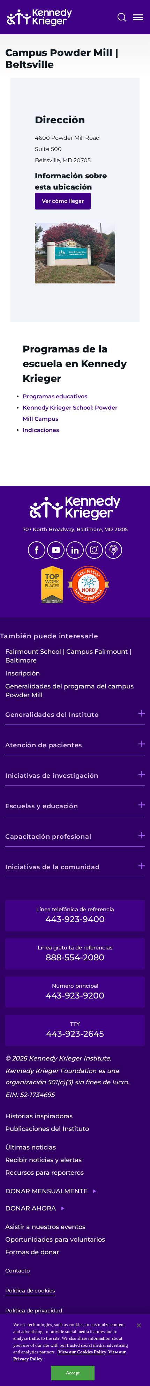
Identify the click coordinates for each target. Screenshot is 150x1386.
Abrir (138, 18)
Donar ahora (30, 1208)
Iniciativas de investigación (51, 776)
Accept (73, 1372)
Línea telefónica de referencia (75, 915)
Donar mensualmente (46, 1191)
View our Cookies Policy (82, 1351)
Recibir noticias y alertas (43, 1160)
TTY (75, 1030)
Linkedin (75, 550)
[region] (75, 1350)
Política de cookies (30, 1290)
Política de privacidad (33, 1310)
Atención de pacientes (43, 745)
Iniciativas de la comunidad (52, 867)
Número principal (75, 991)
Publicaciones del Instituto (47, 1129)
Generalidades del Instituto (52, 715)
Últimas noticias (30, 1147)
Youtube (56, 550)
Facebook (36, 550)
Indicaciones (41, 430)
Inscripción (22, 673)
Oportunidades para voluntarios (55, 1239)
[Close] (139, 1325)
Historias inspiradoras (39, 1116)
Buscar (122, 17)
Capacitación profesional (48, 836)
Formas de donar (32, 1252)
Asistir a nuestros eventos (45, 1227)
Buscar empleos (30, 472)
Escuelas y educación (41, 806)
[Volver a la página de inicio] (39, 17)
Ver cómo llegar (63, 201)
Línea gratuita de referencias (75, 953)
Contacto (17, 1270)
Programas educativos (55, 396)
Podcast (113, 550)
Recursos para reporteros (44, 1172)
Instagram (94, 550)
